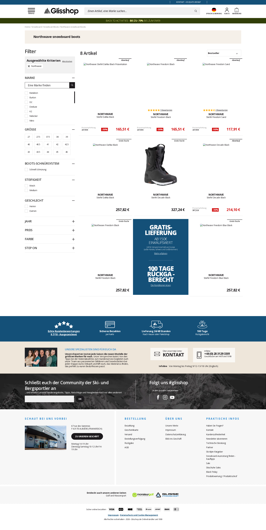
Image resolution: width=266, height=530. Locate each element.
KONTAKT (173, 355)
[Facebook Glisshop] (158, 398)
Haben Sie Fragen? (214, 425)
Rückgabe (129, 443)
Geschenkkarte (131, 429)
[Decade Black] (160, 164)
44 (48, 151)
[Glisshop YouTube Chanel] (172, 398)
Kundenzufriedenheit (215, 434)
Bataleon (33, 92)
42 (57, 144)
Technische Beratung (216, 443)
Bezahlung (129, 425)
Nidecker (33, 116)
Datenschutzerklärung (175, 434)
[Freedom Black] (161, 84)
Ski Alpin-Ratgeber (214, 451)
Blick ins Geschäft (173, 438)
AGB (127, 447)
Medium (33, 190)
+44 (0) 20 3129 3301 (217, 354)
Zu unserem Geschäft (87, 436)
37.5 (48, 136)
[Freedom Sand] (216, 84)
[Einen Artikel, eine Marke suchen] (196, 11)
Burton (32, 97)
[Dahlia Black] (105, 84)
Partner (209, 447)
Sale (208, 463)
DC (30, 102)
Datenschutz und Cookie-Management (139, 515)
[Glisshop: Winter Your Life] (61, 11)
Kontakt (210, 429)
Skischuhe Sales (213, 467)
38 (57, 136)
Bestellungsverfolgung (135, 438)
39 (67, 136)
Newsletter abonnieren (216, 438)
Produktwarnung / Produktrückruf (221, 476)
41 (48, 144)
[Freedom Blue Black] (216, 245)
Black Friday (211, 471)
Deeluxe (33, 106)
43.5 (38, 151)
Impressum (170, 429)
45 (57, 151)
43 (29, 151)
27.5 (38, 136)
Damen (32, 210)
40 (29, 144)
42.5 (67, 144)
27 (29, 136)
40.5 (38, 144)
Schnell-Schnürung (37, 169)
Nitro (31, 120)
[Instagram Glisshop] (165, 398)
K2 (30, 111)
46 (66, 151)
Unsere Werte (171, 425)
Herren (32, 206)
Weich (32, 185)
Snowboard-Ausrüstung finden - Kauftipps (221, 457)
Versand (128, 434)
